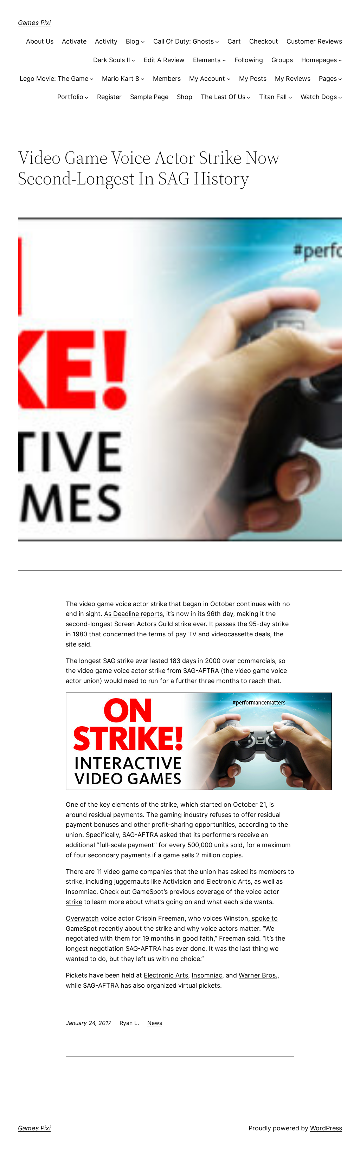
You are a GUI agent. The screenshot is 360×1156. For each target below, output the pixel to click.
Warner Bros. (258, 975)
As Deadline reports (133, 613)
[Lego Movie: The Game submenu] (92, 79)
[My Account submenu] (229, 79)
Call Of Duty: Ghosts (183, 41)
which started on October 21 (223, 804)
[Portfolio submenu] (87, 97)
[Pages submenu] (340, 79)
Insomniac (207, 975)
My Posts (252, 78)
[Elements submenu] (224, 60)
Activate (74, 41)
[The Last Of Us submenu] (249, 97)
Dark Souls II (111, 60)
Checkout (263, 41)
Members (167, 78)
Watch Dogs (319, 96)
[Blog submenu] (143, 42)
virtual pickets (199, 985)
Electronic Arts (166, 975)
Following (248, 60)
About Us (39, 41)
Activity (106, 41)
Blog (132, 41)
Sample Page (149, 96)
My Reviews (292, 78)
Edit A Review (164, 60)
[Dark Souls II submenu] (133, 60)
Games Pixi (34, 22)
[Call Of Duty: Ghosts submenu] (217, 42)
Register (109, 96)
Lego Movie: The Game (54, 78)
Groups (282, 60)
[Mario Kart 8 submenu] (142, 79)
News (154, 1022)
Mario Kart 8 (120, 78)
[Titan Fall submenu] (290, 97)
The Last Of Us (223, 96)
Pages (328, 78)
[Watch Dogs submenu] (340, 97)
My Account (207, 78)
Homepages (319, 60)
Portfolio (70, 96)
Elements (206, 60)
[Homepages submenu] (340, 60)
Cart (234, 41)
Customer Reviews (314, 41)
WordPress (326, 1128)
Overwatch (82, 918)
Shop (184, 96)
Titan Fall (273, 96)
